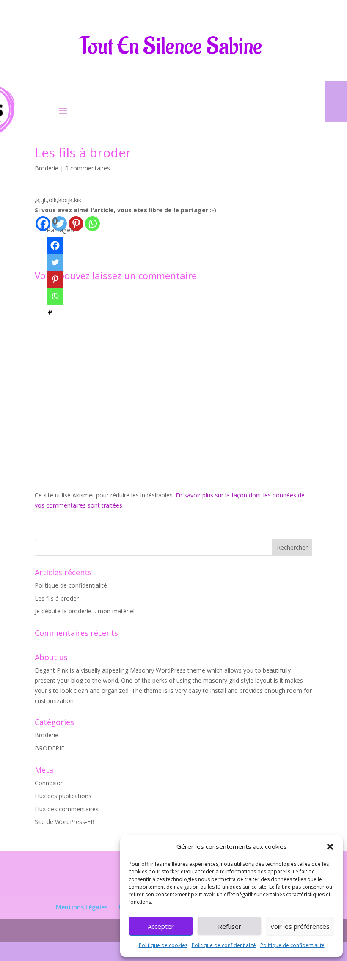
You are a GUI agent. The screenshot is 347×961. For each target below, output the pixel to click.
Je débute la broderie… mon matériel (85, 611)
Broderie (46, 168)
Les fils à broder (57, 598)
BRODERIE (49, 748)
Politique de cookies (163, 945)
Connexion (49, 783)
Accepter (161, 926)
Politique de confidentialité (224, 945)
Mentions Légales (81, 907)
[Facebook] (55, 245)
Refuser (229, 926)
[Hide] (50, 312)
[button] (330, 847)
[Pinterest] (76, 223)
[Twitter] (55, 262)
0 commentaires (87, 168)
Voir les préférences (300, 926)
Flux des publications (63, 796)
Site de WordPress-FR (64, 822)
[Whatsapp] (92, 223)
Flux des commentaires (67, 809)
